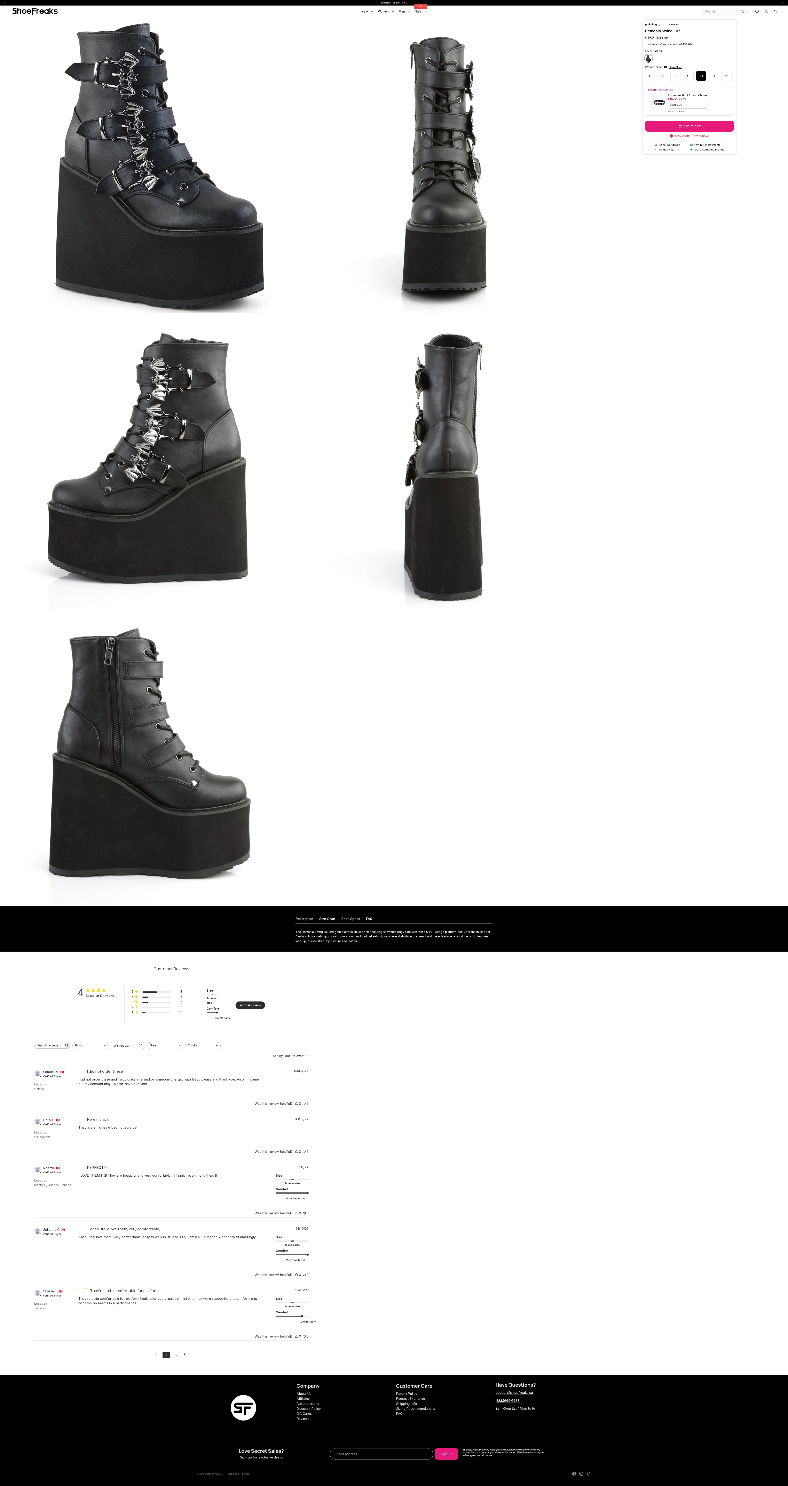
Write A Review (250, 1005)
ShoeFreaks (214, 1473)
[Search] (742, 11)
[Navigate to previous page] (156, 1354)
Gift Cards (304, 1413)
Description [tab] (304, 919)
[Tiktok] (588, 1473)
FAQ (399, 1413)
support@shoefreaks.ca (514, 1393)
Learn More (676, 111)
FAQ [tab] (369, 919)
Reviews (303, 1419)
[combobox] (90, 1045)
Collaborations (308, 1404)
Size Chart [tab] (327, 919)
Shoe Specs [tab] (350, 919)
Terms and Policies (237, 1473)
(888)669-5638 (508, 1401)
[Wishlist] (757, 11)
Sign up (446, 1454)
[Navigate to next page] (186, 1354)
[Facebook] (574, 1473)
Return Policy (406, 1394)
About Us (304, 1394)
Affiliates (303, 1398)
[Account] (766, 11)
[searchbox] (48, 1045)
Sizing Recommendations (415, 1409)
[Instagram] (581, 1473)
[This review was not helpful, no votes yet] (304, 1103)
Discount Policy (309, 1409)
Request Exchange (410, 1398)
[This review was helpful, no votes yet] (296, 1103)
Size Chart (675, 67)
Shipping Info (406, 1404)
